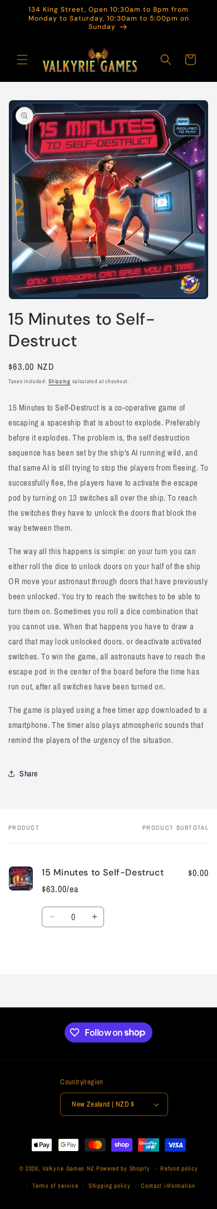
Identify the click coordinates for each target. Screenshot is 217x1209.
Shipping (59, 381)
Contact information (168, 1186)
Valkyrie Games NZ (68, 1168)
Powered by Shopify (123, 1168)
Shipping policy (109, 1186)
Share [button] (28, 774)
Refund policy (179, 1168)
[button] (22, 59)
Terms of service (55, 1186)
